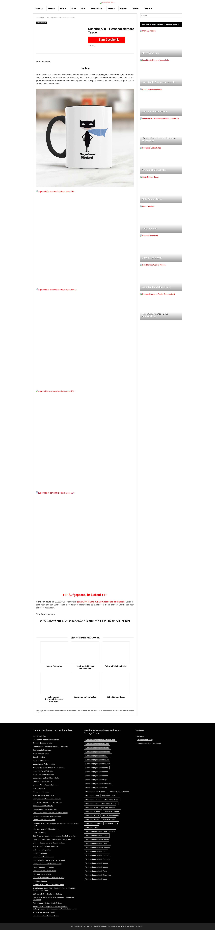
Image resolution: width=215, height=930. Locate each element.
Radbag (85, 68)
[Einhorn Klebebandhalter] (151, 89)
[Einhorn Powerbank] (149, 236)
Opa (83, 8)
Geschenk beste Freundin (95, 791)
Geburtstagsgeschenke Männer (97, 752)
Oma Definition (39, 757)
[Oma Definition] (147, 206)
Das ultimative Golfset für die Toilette (47, 903)
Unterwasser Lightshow (42, 850)
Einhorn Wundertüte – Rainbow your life (48, 878)
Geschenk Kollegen (111, 811)
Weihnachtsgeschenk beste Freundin (100, 831)
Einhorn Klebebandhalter (116, 666)
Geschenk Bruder (92, 795)
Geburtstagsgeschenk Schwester (98, 783)
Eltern (63, 8)
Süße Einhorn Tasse (116, 697)
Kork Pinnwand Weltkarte (43, 806)
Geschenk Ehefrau (109, 795)
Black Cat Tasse (39, 832)
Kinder (136, 8)
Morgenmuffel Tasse (41, 792)
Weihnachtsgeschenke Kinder (97, 839)
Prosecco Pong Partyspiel (43, 771)
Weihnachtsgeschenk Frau (96, 851)
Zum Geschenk (108, 39)
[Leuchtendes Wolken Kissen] (152, 265)
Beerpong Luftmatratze (85, 697)
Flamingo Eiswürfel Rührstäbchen (46, 829)
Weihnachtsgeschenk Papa (96, 871)
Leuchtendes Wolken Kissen (44, 764)
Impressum (141, 736)
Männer (123, 8)
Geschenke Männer (109, 803)
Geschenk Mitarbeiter (110, 815)
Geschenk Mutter (92, 819)
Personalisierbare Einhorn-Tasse (46, 916)
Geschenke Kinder (112, 799)
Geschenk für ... (41, 17)
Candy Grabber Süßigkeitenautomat (47, 864)
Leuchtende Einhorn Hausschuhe (85, 667)
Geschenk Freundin (93, 811)
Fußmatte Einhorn (40, 881)
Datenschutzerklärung (145, 740)
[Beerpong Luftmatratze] (150, 148)
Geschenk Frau (91, 807)
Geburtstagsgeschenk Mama (96, 768)
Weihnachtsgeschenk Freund (96, 855)
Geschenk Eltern (92, 803)
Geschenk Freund (108, 807)
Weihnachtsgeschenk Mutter (96, 867)
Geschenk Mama (92, 815)
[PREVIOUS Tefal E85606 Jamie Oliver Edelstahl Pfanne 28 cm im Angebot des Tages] (2, 924)
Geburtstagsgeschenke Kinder (97, 748)
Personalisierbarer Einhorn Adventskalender (50, 813)
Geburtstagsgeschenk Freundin (97, 764)
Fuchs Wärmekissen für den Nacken (47, 802)
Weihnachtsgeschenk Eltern (96, 843)
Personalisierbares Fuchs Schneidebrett (48, 767)
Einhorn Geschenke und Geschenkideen (49, 843)
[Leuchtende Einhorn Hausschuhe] (154, 60)
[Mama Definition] (148, 31)
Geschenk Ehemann (93, 799)
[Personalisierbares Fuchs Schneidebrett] (157, 294)
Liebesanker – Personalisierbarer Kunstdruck (54, 699)
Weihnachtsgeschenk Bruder (96, 835)
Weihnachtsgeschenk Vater (96, 879)
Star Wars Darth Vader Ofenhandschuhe (49, 860)
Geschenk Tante (111, 823)
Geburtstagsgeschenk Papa (96, 779)
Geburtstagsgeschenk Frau (96, 756)
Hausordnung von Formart (43, 867)
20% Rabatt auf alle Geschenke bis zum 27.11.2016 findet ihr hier (85, 621)
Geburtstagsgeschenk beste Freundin (100, 740)
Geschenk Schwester (93, 823)
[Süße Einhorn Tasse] (149, 177)
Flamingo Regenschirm (42, 874)
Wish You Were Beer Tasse (43, 795)
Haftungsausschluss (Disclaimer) (149, 743)
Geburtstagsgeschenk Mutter (96, 776)
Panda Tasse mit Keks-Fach (44, 820)
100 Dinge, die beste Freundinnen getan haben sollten (54, 836)
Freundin (38, 8)
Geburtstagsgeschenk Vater (96, 787)
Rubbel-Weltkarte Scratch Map (45, 809)
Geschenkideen (41, 22)
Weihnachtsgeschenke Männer (97, 847)
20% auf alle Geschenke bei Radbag (47, 894)
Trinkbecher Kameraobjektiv (44, 912)
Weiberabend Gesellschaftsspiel (45, 846)
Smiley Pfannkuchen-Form (43, 857)
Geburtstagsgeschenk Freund (97, 760)
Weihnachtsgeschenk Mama (96, 863)
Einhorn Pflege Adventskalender (45, 785)
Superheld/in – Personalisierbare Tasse (48, 885)
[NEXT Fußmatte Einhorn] (212, 924)
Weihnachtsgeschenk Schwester (98, 875)
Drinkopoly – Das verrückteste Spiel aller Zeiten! (52, 839)
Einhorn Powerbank (40, 760)
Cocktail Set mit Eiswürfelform (44, 871)
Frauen (111, 8)
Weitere (148, 8)
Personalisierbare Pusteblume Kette (47, 816)
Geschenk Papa (108, 819)
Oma (73, 8)
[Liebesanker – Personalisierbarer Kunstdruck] (159, 119)
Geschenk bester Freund (119, 791)
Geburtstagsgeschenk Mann (96, 772)
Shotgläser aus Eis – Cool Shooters (47, 799)
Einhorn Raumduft (40, 853)
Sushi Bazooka (39, 788)
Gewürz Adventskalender (43, 781)
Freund (51, 8)
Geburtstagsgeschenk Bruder (97, 744)
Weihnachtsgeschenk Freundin (97, 859)
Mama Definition (54, 666)
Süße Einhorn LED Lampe (43, 774)
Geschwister (97, 8)
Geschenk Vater (91, 827)
